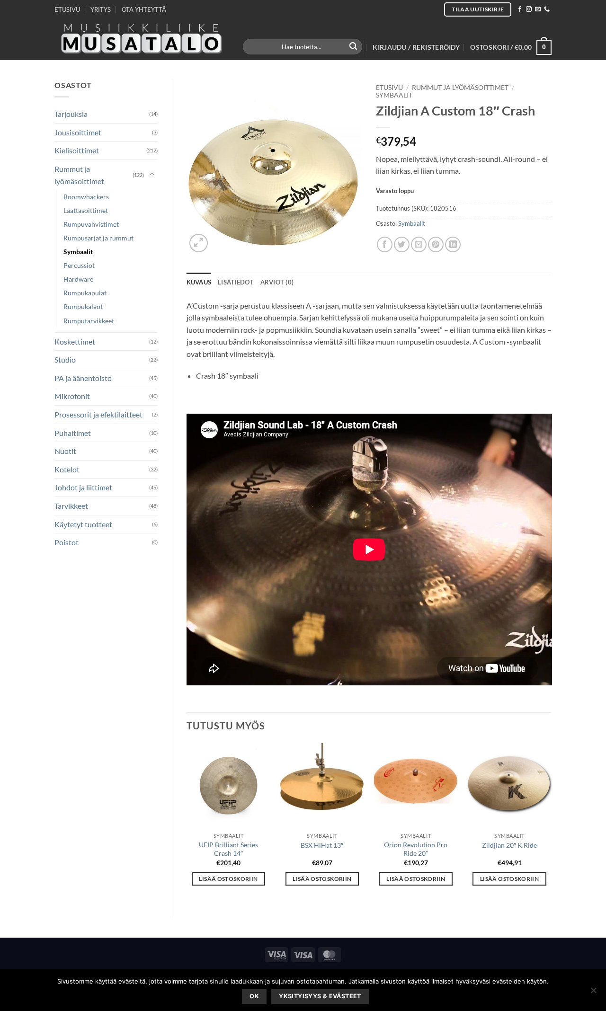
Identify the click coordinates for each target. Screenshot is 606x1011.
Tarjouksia (71, 113)
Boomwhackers (86, 197)
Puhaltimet (72, 432)
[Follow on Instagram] (529, 9)
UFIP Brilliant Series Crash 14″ (228, 849)
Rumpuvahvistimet (91, 224)
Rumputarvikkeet (88, 321)
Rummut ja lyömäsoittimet (79, 175)
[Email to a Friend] (419, 244)
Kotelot (67, 469)
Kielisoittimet (76, 150)
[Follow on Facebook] (520, 9)
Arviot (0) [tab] (277, 282)
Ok (254, 996)
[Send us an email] (538, 9)
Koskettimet (74, 341)
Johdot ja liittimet (83, 487)
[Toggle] (152, 174)
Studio (65, 359)
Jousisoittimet (77, 132)
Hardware (78, 279)
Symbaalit (78, 252)
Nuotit (65, 450)
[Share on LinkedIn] (453, 244)
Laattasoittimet (85, 210)
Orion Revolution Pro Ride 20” (415, 849)
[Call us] (547, 9)
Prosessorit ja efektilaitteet (98, 414)
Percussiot (79, 265)
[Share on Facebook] (384, 244)
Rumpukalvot (83, 306)
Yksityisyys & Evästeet (320, 996)
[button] (416, 47)
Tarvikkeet (71, 505)
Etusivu (389, 87)
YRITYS (100, 9)
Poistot (66, 542)
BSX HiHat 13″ (322, 845)
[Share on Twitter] (402, 244)
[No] (593, 993)
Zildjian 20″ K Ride (509, 845)
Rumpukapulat (85, 293)
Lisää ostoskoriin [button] (228, 879)
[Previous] (187, 822)
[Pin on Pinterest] (436, 244)
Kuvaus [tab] (199, 282)
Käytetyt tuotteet (83, 524)
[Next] (551, 822)
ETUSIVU (67, 9)
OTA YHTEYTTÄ (144, 9)
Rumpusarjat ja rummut (98, 238)
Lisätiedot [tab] (236, 282)
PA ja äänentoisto (83, 377)
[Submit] (354, 47)
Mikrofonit (72, 395)
